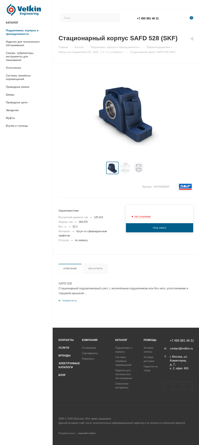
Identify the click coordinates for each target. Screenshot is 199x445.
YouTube (178, 386)
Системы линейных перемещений (123, 361)
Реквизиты (88, 358)
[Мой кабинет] (191, 5)
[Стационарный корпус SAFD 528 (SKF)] (126, 113)
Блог (62, 375)
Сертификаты (90, 353)
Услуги (63, 347)
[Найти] (115, 18)
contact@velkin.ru (181, 348)
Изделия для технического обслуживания (123, 374)
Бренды (64, 355)
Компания (90, 340)
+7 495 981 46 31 (148, 18)
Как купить (95, 268)
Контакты (66, 340)
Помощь (150, 340)
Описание (70, 268)
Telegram (168, 386)
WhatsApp (172, 16)
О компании (89, 347)
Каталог (121, 340)
